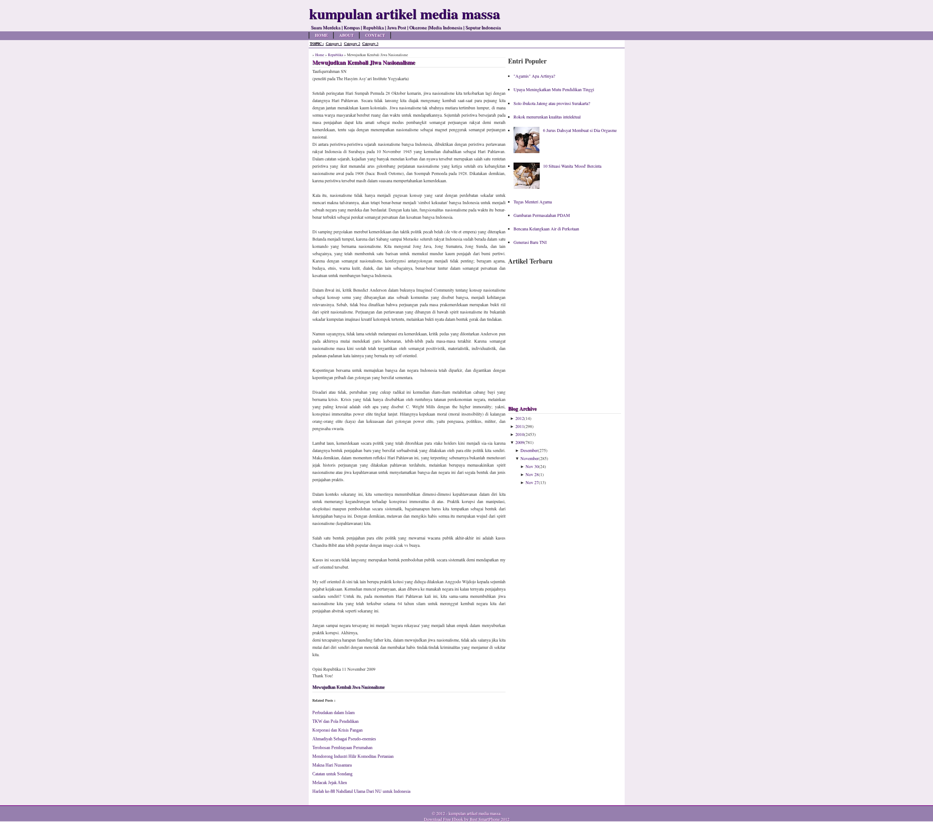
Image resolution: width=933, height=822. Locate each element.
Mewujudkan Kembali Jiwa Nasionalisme (348, 687)
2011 (519, 426)
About (346, 35)
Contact (375, 35)
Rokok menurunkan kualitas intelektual (547, 117)
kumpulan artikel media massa (474, 813)
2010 (519, 434)
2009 (519, 442)
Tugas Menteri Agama (533, 201)
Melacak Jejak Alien (329, 782)
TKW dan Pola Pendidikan (335, 721)
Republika (335, 54)
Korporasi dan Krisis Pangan (337, 730)
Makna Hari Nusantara (332, 765)
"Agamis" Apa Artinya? (534, 76)
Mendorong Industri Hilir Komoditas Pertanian (353, 756)
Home (321, 35)
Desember (529, 450)
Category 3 (370, 43)
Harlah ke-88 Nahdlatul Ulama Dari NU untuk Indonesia (361, 791)
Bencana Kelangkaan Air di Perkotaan (546, 228)
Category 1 (334, 43)
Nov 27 (532, 482)
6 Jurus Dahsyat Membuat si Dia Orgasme (580, 130)
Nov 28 (532, 474)
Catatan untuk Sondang (332, 773)
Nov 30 (532, 466)
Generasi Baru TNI (530, 242)
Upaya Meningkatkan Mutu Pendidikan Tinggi (554, 89)
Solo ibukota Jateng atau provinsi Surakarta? (552, 103)
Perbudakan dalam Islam (333, 712)
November (529, 458)
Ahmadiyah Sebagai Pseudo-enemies (344, 738)
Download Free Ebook (443, 819)
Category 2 (352, 43)
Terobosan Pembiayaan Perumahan (342, 747)
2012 (519, 418)
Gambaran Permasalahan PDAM (542, 215)
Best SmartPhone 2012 (490, 819)
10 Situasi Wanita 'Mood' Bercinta (572, 166)
